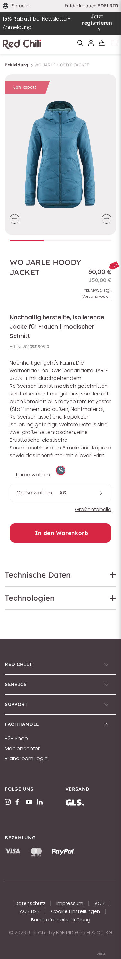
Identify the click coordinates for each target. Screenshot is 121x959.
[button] (16, 6)
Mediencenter (22, 748)
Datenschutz (30, 903)
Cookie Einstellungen (75, 911)
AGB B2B (30, 911)
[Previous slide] (14, 219)
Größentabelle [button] (93, 509)
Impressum (69, 903)
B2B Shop (16, 738)
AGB (100, 903)
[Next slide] (106, 219)
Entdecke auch (92, 6)
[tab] (27, 240)
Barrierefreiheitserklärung (60, 919)
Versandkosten (96, 296)
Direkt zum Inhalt (60, 4)
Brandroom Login (26, 758)
